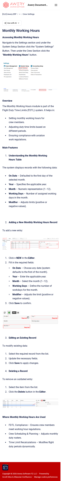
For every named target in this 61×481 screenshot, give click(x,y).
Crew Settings (28, 14)
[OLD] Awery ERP (9, 14)
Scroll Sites (7, 477)
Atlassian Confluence (23, 477)
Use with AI (12, 23)
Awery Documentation (38, 5)
